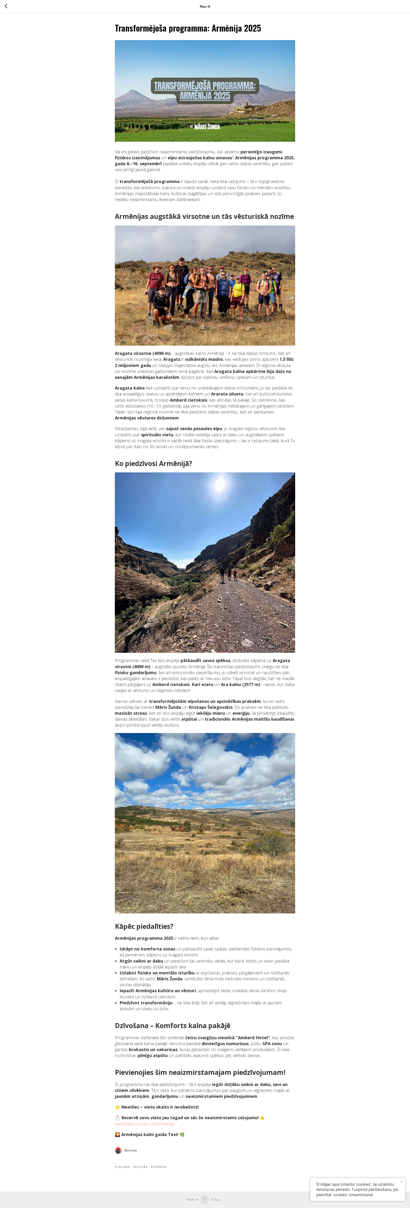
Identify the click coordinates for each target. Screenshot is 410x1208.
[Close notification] (401, 1181)
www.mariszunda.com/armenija (144, 1124)
